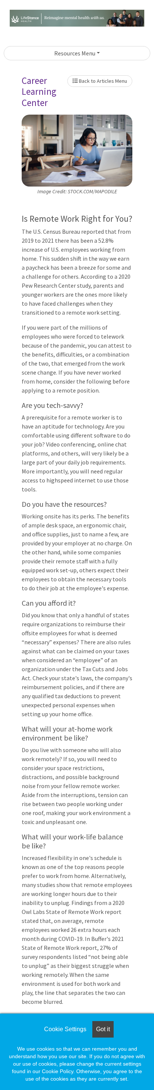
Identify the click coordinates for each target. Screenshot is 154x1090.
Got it (103, 1029)
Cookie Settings (65, 1029)
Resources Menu (74, 53)
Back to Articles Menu (102, 81)
